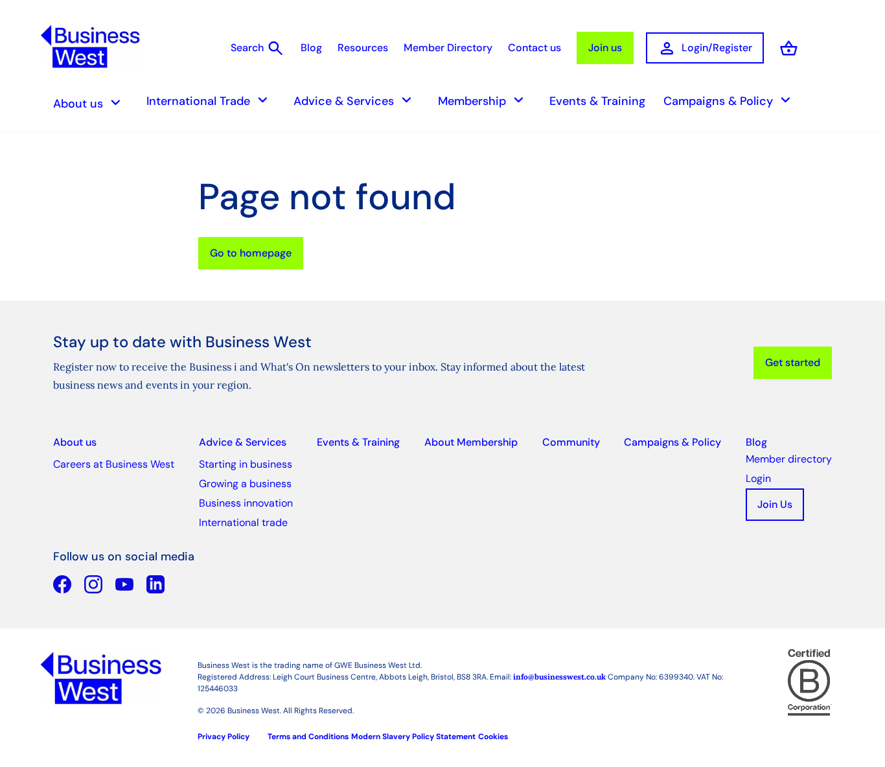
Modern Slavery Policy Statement (413, 736)
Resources (363, 47)
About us (89, 102)
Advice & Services (354, 100)
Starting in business (245, 464)
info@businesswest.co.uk (559, 676)
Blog (311, 47)
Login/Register (705, 48)
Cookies (493, 736)
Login (758, 478)
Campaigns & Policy (729, 100)
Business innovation (246, 503)
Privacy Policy (223, 736)
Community (571, 442)
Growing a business (245, 483)
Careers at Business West (113, 464)
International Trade (209, 100)
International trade (243, 522)
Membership (483, 100)
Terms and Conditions (308, 736)
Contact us (534, 47)
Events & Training (597, 101)
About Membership (471, 442)
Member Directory (448, 47)
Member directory (789, 459)
